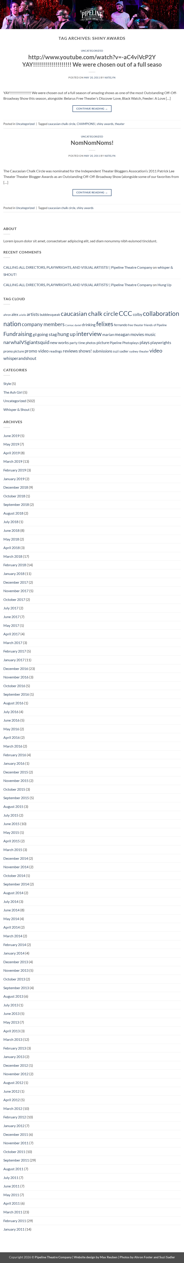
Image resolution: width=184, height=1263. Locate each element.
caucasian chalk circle (61, 124)
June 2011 (11, 1186)
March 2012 (12, 1108)
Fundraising (17, 334)
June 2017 (11, 617)
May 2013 (11, 1022)
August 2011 (13, 1169)
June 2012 (11, 1091)
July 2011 (10, 1177)
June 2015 (11, 824)
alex (14, 314)
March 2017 (12, 642)
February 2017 (14, 651)
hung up (66, 334)
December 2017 (15, 582)
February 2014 (14, 944)
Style (7, 383)
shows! (85, 350)
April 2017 (11, 634)
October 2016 (14, 686)
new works (59, 342)
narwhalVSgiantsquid (26, 342)
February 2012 (14, 1117)
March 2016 (12, 746)
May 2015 (11, 832)
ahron (7, 315)
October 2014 (14, 875)
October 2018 (14, 496)
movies (137, 334)
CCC (125, 313)
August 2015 (13, 806)
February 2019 (14, 470)
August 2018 (13, 513)
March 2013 (12, 1039)
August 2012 (13, 1082)
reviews (70, 350)
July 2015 (10, 815)
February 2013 (14, 1048)
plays (145, 342)
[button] (6, 14)
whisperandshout (19, 358)
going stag (47, 334)
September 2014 (16, 884)
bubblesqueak (50, 315)
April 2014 (11, 927)
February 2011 (14, 1221)
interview (89, 333)
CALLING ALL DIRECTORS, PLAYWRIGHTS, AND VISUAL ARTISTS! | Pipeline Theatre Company (77, 267)
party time (77, 343)
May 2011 (11, 1195)
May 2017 (11, 625)
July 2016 (10, 712)
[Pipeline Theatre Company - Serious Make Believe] (92, 14)
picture (102, 342)
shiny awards (105, 124)
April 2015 (11, 841)
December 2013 (15, 962)
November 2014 (15, 867)
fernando (120, 325)
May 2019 (11, 444)
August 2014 (13, 893)
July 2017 (10, 608)
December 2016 (15, 668)
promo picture (13, 351)
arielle (22, 314)
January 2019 (13, 479)
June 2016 (11, 720)
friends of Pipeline (155, 325)
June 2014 (11, 910)
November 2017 (15, 591)
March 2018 (12, 556)
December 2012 (15, 1065)
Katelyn (110, 77)
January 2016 (13, 763)
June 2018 (11, 530)
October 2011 (14, 1151)
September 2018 (16, 504)
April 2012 (11, 1100)
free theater (135, 325)
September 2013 (16, 988)
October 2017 (14, 599)
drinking (89, 325)
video (155, 350)
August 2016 (13, 703)
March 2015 (12, 849)
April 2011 (11, 1203)
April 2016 (11, 737)
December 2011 (15, 1134)
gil (35, 334)
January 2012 (13, 1126)
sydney (133, 351)
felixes (104, 323)
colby (137, 314)
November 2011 (15, 1143)
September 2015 (16, 798)
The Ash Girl (12, 392)
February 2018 (14, 565)
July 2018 (10, 522)
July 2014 (10, 901)
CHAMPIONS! (86, 124)
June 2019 (11, 435)
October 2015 (14, 789)
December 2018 (15, 487)
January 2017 (13, 660)
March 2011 (12, 1212)
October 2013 (14, 979)
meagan (122, 334)
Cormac (69, 325)
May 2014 (11, 919)
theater (120, 124)
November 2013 (15, 970)
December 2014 (15, 858)
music (150, 334)
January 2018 (13, 573)
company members (43, 324)
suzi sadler (121, 351)
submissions (102, 351)
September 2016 (16, 694)
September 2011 (16, 1160)
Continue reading (92, 108)
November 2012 (15, 1074)
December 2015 (15, 772)
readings (55, 351)
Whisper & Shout (16, 409)
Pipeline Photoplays (124, 343)
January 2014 (13, 953)
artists (33, 314)
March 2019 (12, 461)
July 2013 (10, 1005)
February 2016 (14, 755)
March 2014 (12, 936)
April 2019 (11, 453)
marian (108, 334)
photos (91, 343)
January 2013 (13, 1056)
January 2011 (13, 1229)
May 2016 (11, 729)
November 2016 (15, 677)
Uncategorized (92, 50)
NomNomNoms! (92, 142)
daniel (77, 325)
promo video (37, 350)
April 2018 (11, 547)
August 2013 (13, 996)
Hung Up (164, 285)
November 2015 (15, 780)
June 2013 (11, 1013)
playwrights (160, 342)
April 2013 (11, 1031)
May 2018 (11, 539)
